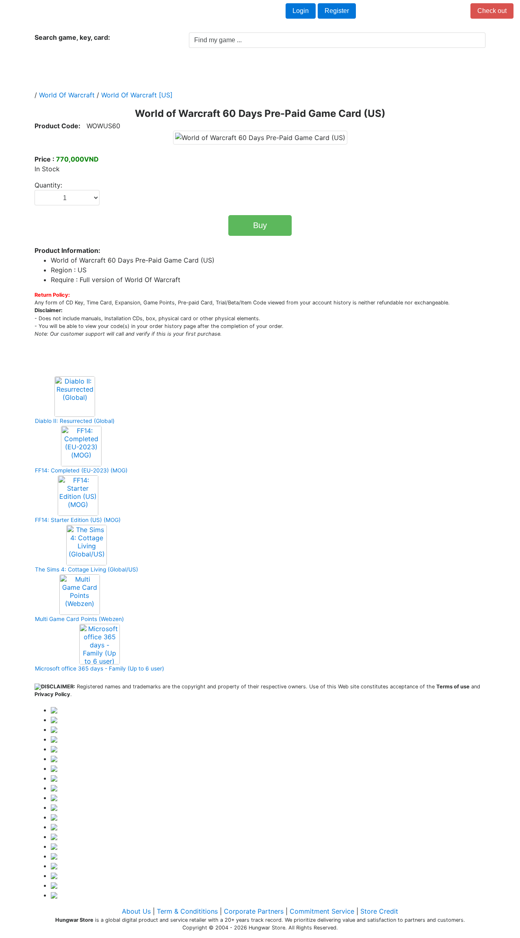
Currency (84, 11)
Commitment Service (322, 911)
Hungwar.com (32, 11)
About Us (136, 911)
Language (127, 11)
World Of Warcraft (67, 95)
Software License (306, 69)
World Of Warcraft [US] (137, 95)
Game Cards (247, 69)
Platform (148, 69)
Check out (492, 10)
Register (337, 10)
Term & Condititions (187, 911)
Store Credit (379, 911)
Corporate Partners (254, 911)
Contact (168, 11)
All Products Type (101, 69)
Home (52, 69)
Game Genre (195, 69)
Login (300, 10)
